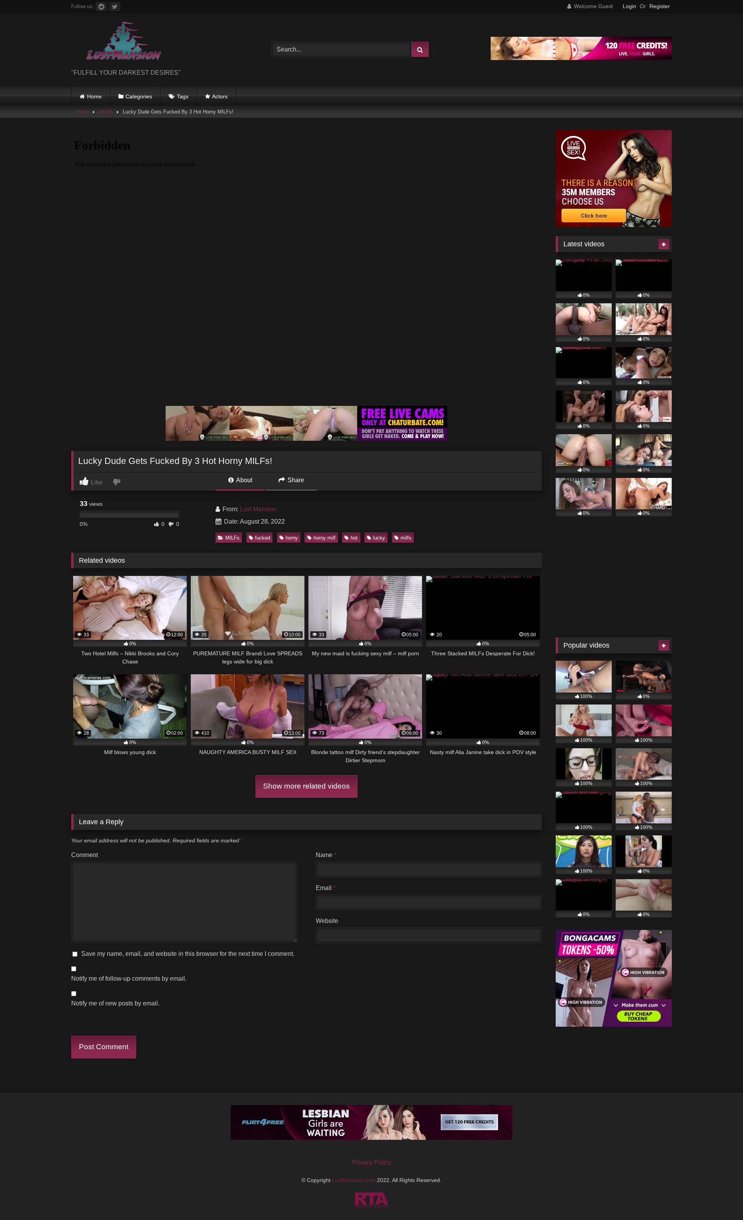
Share (295, 480)
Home (94, 96)
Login (629, 6)
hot (354, 538)
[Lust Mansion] (117, 43)
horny (292, 538)
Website (327, 921)
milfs (406, 538)
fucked (262, 538)
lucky (379, 538)
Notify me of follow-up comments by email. (129, 978)
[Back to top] (719, 1197)
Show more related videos (306, 786)
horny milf (324, 538)
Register (659, 6)
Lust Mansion (258, 509)
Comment (84, 855)
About (243, 480)
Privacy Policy (371, 1162)
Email (326, 888)
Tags (182, 96)
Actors (220, 96)
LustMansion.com (354, 1180)
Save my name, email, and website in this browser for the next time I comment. (187, 953)
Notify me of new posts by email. (115, 1003)
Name (326, 855)
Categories (138, 96)
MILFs (106, 112)
